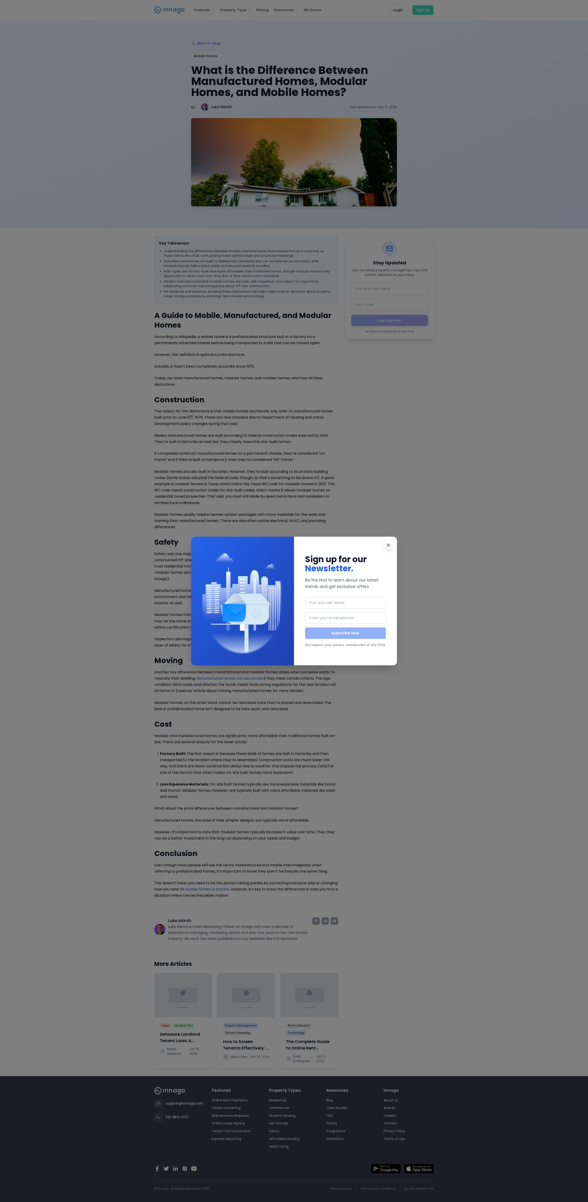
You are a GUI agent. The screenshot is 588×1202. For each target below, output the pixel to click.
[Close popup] (388, 545)
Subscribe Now (345, 633)
